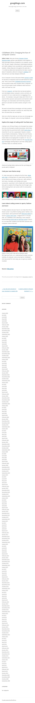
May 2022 (4, 411)
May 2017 (4, 527)
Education (10, 269)
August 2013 (5, 613)
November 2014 (6, 584)
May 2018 (4, 503)
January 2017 (5, 534)
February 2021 (5, 440)
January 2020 (5, 465)
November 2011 (6, 654)
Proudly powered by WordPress (9, 700)
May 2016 (4, 550)
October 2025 (5, 332)
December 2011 (5, 652)
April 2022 (4, 413)
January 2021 (5, 442)
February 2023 (5, 394)
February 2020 (5, 463)
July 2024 (4, 361)
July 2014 (4, 592)
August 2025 (5, 336)
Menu (17, 10)
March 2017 (5, 530)
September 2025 (6, 334)
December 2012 (5, 629)
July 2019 (4, 476)
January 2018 (5, 511)
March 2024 (5, 369)
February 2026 (5, 324)
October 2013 (5, 609)
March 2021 (5, 438)
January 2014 (5, 604)
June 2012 (4, 640)
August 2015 (5, 567)
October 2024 (5, 355)
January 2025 (5, 349)
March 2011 (5, 667)
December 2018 (5, 490)
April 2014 (4, 598)
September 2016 (6, 542)
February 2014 (5, 602)
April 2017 (4, 528)
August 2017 (5, 521)
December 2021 (5, 421)
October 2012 (5, 632)
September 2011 (6, 657)
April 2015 (4, 575)
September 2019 (6, 473)
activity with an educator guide (18, 219)
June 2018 (4, 501)
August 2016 (5, 544)
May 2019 (4, 480)
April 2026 (4, 321)
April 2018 (4, 505)
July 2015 (4, 569)
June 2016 (4, 548)
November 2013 (6, 607)
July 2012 (4, 638)
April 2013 (4, 621)
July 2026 (4, 315)
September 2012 (6, 634)
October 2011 (5, 655)
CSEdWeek (25, 72)
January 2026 (5, 326)
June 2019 (4, 478)
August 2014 (5, 590)
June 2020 (4, 455)
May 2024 (4, 365)
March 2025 (5, 346)
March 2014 (5, 600)
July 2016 (4, 546)
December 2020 (5, 444)
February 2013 (5, 625)
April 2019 (4, 482)
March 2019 (5, 484)
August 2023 (5, 382)
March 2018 (5, 507)
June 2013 (4, 617)
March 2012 (5, 646)
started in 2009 (28, 77)
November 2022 (6, 399)
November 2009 (6, 677)
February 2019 (5, 486)
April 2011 (4, 665)
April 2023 (4, 390)
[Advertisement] (17, 30)
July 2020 (4, 453)
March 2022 (5, 415)
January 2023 (5, 396)
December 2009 (5, 675)
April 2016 (4, 552)
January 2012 (5, 650)
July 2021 (4, 430)
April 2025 (4, 344)
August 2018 (5, 498)
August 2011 (5, 659)
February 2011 (5, 669)
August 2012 (5, 636)
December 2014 (5, 582)
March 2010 (5, 671)
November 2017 (6, 515)
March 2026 (5, 322)
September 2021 (6, 426)
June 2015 (4, 571)
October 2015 (5, 563)
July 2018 (4, 500)
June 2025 (4, 340)
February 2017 (5, 532)
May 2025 (4, 342)
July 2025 (4, 338)
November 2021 (6, 423)
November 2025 (6, 330)
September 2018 (6, 496)
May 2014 (4, 596)
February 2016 (5, 555)
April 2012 (4, 644)
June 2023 (4, 386)
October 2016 (5, 540)
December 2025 (5, 328)
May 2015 (4, 573)
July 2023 (4, 384)
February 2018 (5, 509)
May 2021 (4, 434)
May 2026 (4, 319)
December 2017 (5, 513)
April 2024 (4, 367)
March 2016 (5, 553)
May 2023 (4, 388)
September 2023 (6, 380)
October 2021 (5, 424)
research (9, 91)
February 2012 (5, 648)
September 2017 (6, 519)
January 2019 (5, 488)
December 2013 (5, 605)
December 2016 (5, 536)
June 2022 (4, 409)
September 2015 (6, 565)
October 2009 (5, 679)
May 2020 (4, 457)
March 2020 (5, 461)
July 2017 (4, 523)
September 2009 (6, 681)
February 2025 (5, 347)
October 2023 (5, 378)
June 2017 (4, 525)
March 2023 (5, 392)
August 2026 (5, 313)
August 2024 (5, 359)
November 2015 (6, 561)
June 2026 (4, 317)
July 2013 (4, 615)
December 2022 (5, 398)
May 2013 (4, 619)
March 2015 (5, 577)
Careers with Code (11, 215)
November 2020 (6, 446)
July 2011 (4, 661)
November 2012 (6, 630)
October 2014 (5, 586)
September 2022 (6, 403)
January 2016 (5, 557)
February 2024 (5, 371)
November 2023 (6, 376)
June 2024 (4, 363)
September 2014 (6, 588)
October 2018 (5, 494)
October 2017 (5, 517)
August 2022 (5, 405)
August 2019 (5, 475)
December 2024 (5, 351)
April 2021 (4, 436)
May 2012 (4, 642)
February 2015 (5, 578)
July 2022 (4, 407)
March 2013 (5, 623)
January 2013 (5, 627)
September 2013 (6, 611)
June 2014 (4, 594)
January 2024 (5, 373)
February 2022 (5, 417)
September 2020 (6, 450)
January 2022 (5, 419)
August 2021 (5, 428)
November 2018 (6, 492)
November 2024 (6, 353)
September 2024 (6, 357)
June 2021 (4, 432)
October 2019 (5, 471)
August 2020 (5, 451)
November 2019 (6, 469)
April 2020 (4, 459)
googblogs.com (17, 3)
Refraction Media (26, 213)
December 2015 (5, 559)
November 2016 (6, 538)
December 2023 (5, 374)
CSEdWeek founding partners (23, 81)
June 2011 (4, 663)
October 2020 (5, 448)
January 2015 (5, 580)
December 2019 (5, 467)
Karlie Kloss (27, 130)
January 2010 (5, 673)
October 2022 (5, 401)
